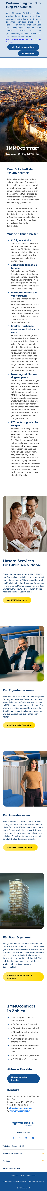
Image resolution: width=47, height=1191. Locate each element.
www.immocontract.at (20, 1111)
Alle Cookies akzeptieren (23, 47)
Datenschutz (31, 1175)
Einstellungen (28, 53)
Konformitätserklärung (36, 1181)
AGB (22, 1175)
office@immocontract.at (20, 1108)
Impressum (14, 1175)
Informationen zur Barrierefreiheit (14, 1181)
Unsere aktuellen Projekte (19, 1078)
